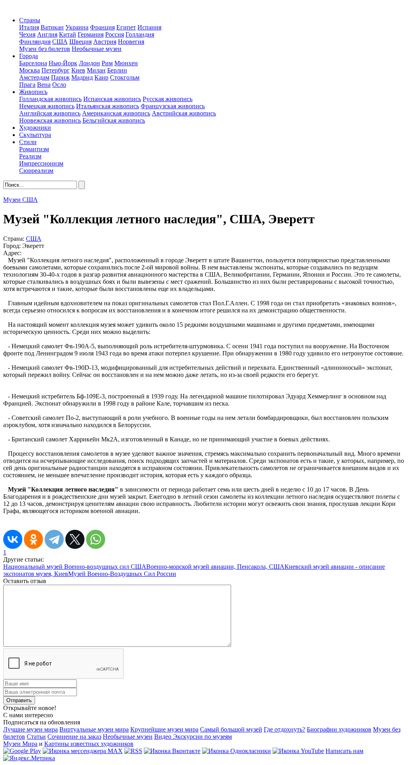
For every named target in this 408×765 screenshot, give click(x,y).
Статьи (36, 736)
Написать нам (344, 750)
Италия (29, 27)
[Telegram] (54, 539)
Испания (149, 27)
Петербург (55, 70)
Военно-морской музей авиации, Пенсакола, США (215, 566)
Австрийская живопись (184, 113)
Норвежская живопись (50, 120)
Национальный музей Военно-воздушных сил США (74, 566)
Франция (102, 27)
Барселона (33, 63)
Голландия (140, 34)
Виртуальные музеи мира (94, 729)
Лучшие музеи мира (30, 729)
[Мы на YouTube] (298, 750)
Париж (60, 77)
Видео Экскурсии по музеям (193, 736)
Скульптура (35, 134)
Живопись (33, 91)
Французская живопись (173, 106)
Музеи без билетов (44, 48)
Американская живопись (116, 113)
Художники (35, 127)
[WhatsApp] (95, 539)
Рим (107, 63)
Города (28, 56)
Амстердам (34, 77)
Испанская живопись (112, 99)
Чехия (27, 34)
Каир (101, 77)
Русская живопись (167, 99)
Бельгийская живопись (113, 120)
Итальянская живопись (107, 106)
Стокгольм (124, 77)
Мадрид (82, 77)
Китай (67, 34)
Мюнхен (126, 63)
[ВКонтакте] (12, 539)
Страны (29, 20)
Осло (59, 84)
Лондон (89, 63)
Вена (44, 84)
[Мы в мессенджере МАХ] (83, 750)
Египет (126, 27)
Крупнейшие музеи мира (164, 729)
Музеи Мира (20, 743)
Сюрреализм (36, 170)
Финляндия (35, 41)
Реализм (30, 156)
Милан (96, 70)
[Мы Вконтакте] (172, 750)
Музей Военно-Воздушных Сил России (122, 573)
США (60, 41)
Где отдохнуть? (284, 729)
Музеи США (20, 199)
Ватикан (52, 27)
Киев (78, 70)
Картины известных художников (88, 743)
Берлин (117, 70)
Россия (114, 34)
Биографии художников (339, 729)
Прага (27, 84)
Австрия (104, 41)
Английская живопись (49, 113)
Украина (76, 27)
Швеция (80, 41)
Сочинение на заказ (74, 736)
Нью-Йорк (63, 63)
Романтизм (34, 149)
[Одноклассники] (33, 539)
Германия (91, 34)
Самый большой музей (231, 729)
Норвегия (131, 41)
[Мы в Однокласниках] (236, 750)
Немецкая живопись (47, 106)
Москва (29, 70)
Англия (47, 34)
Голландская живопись (50, 99)
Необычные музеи (97, 48)
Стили (28, 142)
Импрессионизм (41, 163)
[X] (74, 539)
